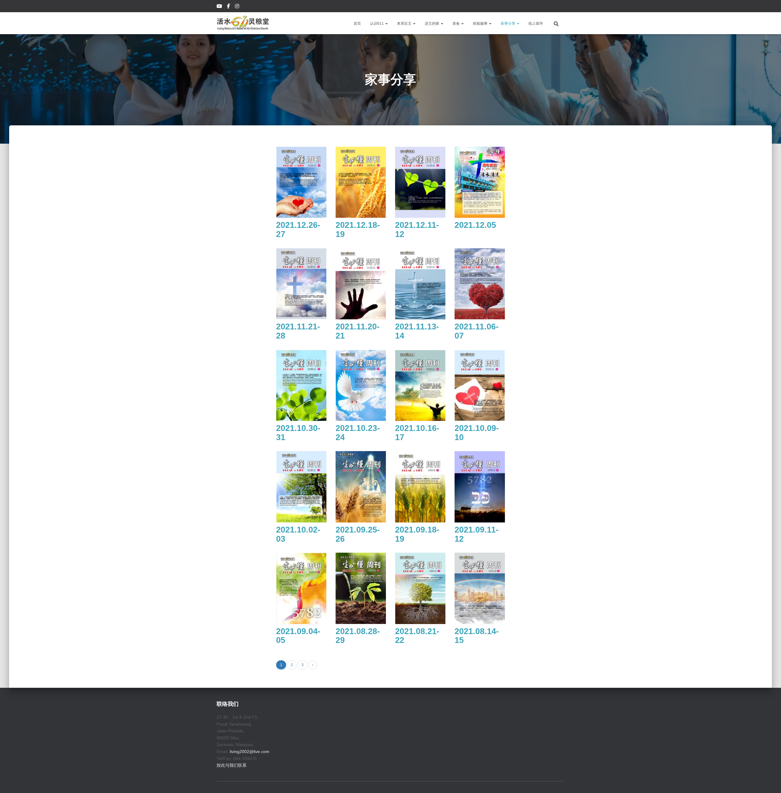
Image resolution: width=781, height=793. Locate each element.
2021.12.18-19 (358, 230)
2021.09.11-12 (476, 534)
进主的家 (432, 23)
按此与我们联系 (232, 765)
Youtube (220, 7)
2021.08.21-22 (417, 636)
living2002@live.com (249, 751)
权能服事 (480, 23)
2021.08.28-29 (358, 636)
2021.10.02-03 (298, 534)
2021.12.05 (475, 225)
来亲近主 (404, 23)
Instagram (237, 7)
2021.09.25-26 (358, 534)
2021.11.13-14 (417, 331)
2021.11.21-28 (298, 331)
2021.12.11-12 (417, 230)
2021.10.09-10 (477, 433)
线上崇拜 (535, 23)
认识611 (377, 23)
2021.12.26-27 (298, 230)
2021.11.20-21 (358, 331)
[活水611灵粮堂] (243, 23)
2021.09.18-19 (417, 534)
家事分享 (508, 23)
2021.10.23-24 (358, 433)
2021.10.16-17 (417, 433)
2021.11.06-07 (476, 331)
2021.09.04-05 (298, 636)
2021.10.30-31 (298, 433)
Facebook (229, 7)
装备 (456, 23)
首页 (357, 23)
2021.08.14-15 (477, 636)
